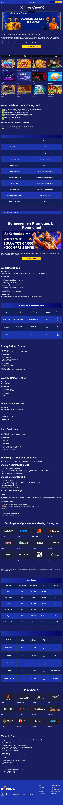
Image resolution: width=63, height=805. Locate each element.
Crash (38, 56)
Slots (54, 56)
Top (7, 56)
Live (23, 56)
